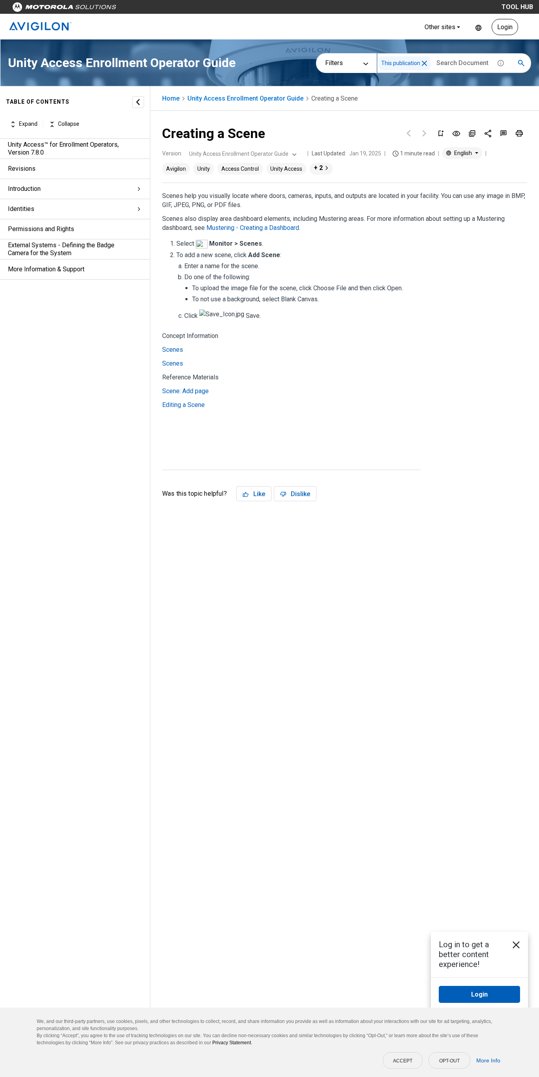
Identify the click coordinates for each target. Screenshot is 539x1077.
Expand (28, 124)
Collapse (68, 124)
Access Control (240, 169)
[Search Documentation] (521, 63)
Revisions (22, 168)
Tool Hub (517, 7)
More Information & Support (46, 269)
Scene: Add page (185, 391)
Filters (334, 63)
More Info (488, 1060)
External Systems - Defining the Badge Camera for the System (61, 249)
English (478, 27)
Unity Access (286, 169)
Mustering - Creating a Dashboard (252, 227)
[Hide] (138, 102)
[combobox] (241, 154)
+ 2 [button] (318, 168)
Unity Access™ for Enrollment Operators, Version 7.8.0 (63, 148)
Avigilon (176, 169)
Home (171, 98)
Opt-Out (449, 1061)
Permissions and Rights (41, 229)
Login (505, 27)
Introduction (24, 188)
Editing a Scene (183, 405)
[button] (424, 63)
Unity (203, 169)
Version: (172, 153)
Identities (21, 209)
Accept (402, 1061)
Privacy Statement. (232, 1042)
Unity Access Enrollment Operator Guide (245, 98)
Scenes (172, 349)
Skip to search (207, 9)
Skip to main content (151, 9)
